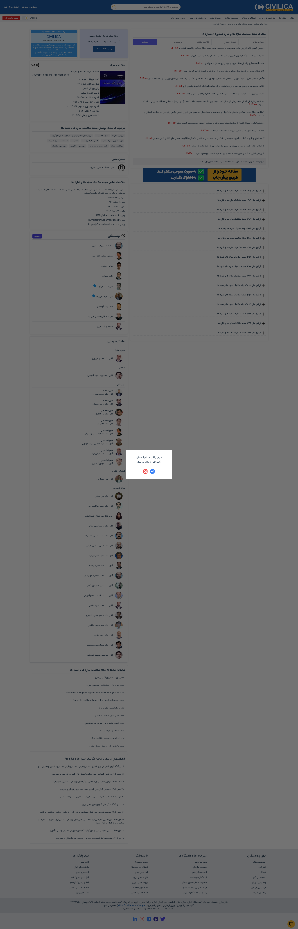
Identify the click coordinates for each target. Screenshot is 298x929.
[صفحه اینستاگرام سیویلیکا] (145, 471)
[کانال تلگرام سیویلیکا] (152, 471)
